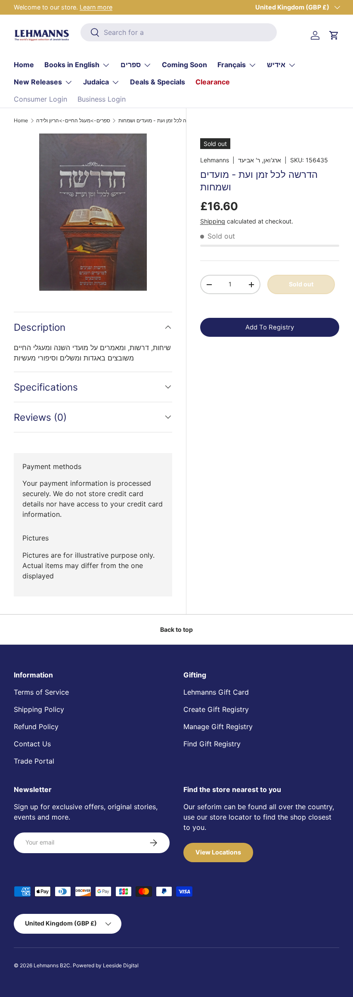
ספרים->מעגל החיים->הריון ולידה (73, 120)
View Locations (218, 852)
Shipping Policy (39, 709)
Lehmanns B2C (52, 965)
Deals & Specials (157, 82)
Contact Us (32, 743)
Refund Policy (36, 726)
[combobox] (179, 32)
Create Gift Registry (216, 709)
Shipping (212, 221)
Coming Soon (184, 64)
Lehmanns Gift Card (216, 692)
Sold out (301, 284)
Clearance (212, 82)
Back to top (176, 629)
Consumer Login (40, 99)
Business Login (101, 99)
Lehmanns (214, 160)
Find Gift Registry (212, 743)
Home (24, 64)
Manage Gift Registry (218, 726)
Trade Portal (34, 761)
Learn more (96, 7)
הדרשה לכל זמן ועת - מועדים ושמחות (158, 120)
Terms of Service (41, 692)
